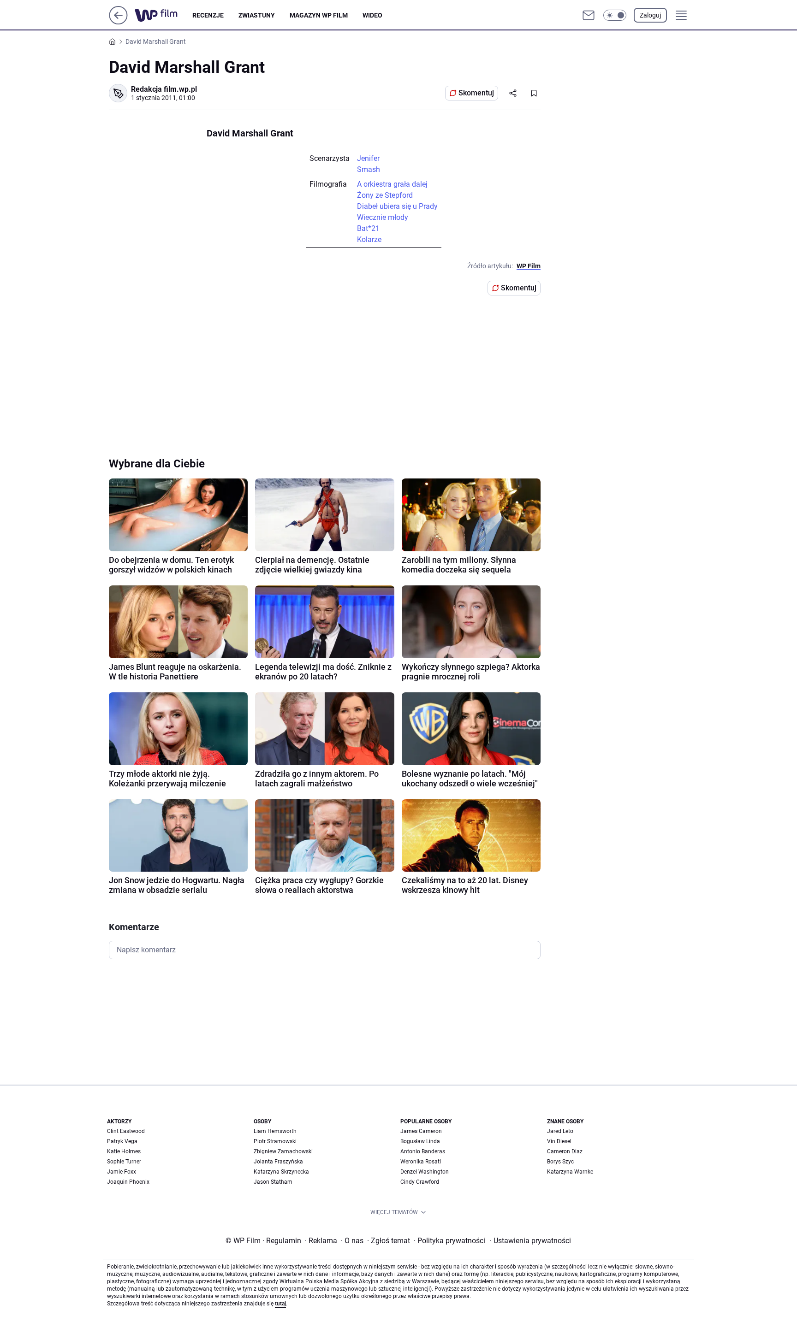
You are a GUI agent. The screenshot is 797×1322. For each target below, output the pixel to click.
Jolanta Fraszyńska (278, 1161)
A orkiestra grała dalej (392, 184)
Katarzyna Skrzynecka (281, 1172)
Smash (368, 169)
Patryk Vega (122, 1141)
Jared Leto (560, 1131)
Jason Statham (273, 1182)
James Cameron (421, 1131)
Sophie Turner (124, 1161)
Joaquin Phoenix (128, 1182)
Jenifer (368, 158)
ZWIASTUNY (256, 15)
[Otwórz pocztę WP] (588, 15)
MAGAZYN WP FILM (319, 15)
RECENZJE (208, 15)
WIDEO (372, 15)
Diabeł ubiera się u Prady (397, 206)
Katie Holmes (124, 1151)
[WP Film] (163, 15)
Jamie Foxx (121, 1172)
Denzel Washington (424, 1172)
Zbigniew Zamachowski (283, 1151)
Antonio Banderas (422, 1151)
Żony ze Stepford (385, 195)
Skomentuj (476, 93)
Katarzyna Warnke (570, 1172)
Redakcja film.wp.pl (164, 89)
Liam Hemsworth (275, 1131)
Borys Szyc (560, 1161)
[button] (614, 15)
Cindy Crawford (419, 1182)
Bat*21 (368, 228)
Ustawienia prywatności (530, 1240)
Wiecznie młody (382, 217)
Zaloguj (650, 15)
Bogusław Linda (420, 1141)
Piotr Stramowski (275, 1141)
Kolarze (369, 239)
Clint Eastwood (126, 1131)
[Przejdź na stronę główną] (118, 22)
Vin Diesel (559, 1141)
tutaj (280, 1303)
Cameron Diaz (565, 1151)
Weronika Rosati (420, 1161)
